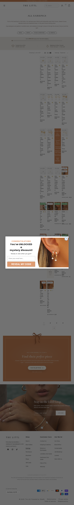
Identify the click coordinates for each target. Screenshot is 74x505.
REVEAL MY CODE (21, 264)
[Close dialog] (66, 238)
